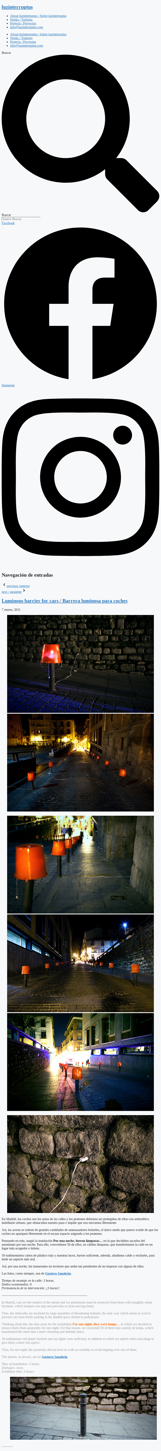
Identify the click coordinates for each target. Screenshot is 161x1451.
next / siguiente (12, 592)
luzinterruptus (17, 7)
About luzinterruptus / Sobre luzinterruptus (38, 16)
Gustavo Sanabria (58, 1273)
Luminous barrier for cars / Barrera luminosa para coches (64, 600)
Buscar (6, 52)
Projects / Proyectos (23, 23)
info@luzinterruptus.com (26, 27)
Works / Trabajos (21, 19)
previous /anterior (18, 586)
